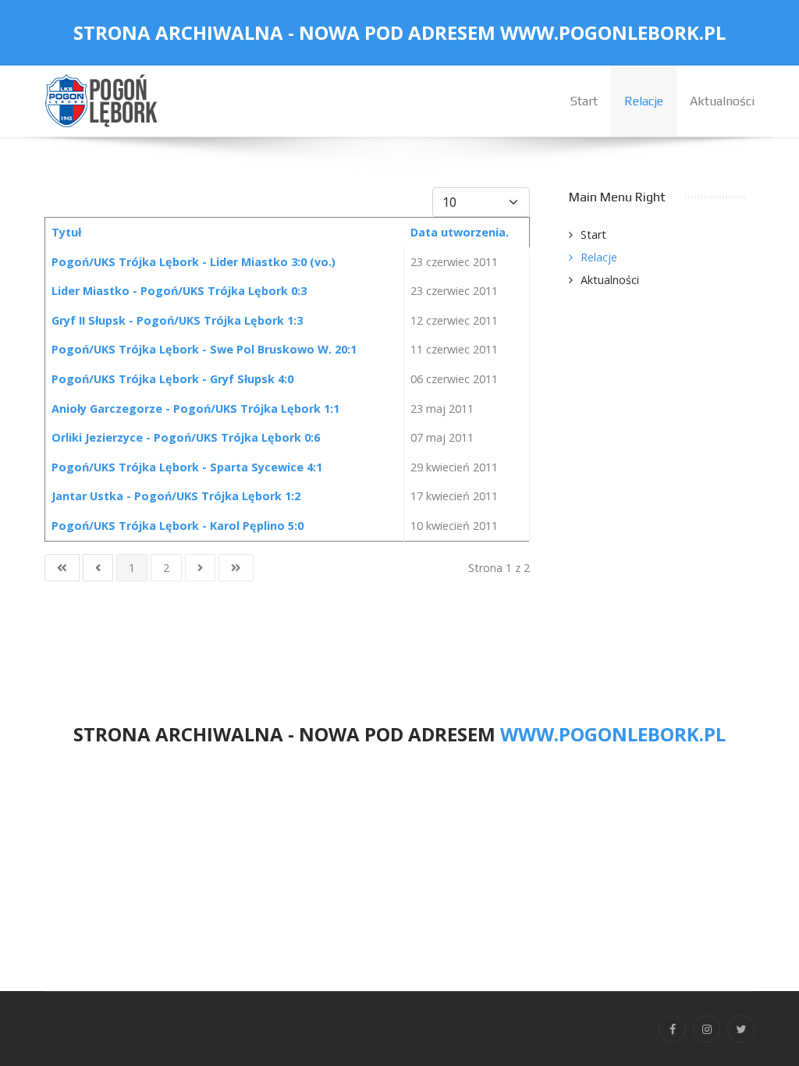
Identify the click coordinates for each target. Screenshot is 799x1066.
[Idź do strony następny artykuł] (200, 568)
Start (593, 234)
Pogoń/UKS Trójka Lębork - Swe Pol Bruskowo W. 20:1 (204, 349)
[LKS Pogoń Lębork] (103, 99)
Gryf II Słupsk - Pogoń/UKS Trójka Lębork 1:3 (177, 320)
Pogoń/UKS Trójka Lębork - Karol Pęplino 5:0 (177, 525)
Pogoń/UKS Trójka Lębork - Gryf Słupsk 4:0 (172, 378)
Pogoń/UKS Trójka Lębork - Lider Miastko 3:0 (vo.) (193, 261)
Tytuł (66, 232)
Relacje (599, 257)
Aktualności (610, 279)
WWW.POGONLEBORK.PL (613, 32)
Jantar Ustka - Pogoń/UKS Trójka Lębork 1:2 (175, 496)
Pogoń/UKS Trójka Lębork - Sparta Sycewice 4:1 (186, 467)
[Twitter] (741, 1029)
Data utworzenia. (459, 232)
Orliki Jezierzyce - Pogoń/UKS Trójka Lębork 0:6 (185, 437)
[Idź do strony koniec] (236, 568)
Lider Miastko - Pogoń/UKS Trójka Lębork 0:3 (179, 290)
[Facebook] (672, 1029)
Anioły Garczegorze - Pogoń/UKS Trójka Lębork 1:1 (195, 408)
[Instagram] (706, 1029)
